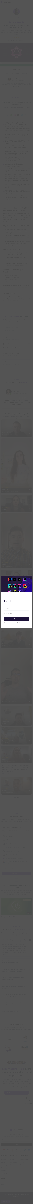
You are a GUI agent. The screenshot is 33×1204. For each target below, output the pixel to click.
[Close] (30, 578)
